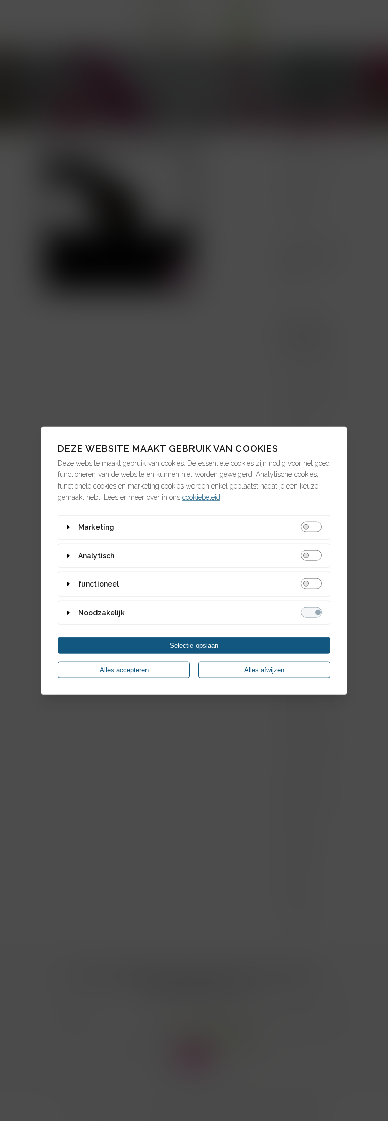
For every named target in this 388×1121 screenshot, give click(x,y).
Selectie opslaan (194, 645)
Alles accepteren (124, 670)
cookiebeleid (201, 497)
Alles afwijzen (264, 670)
